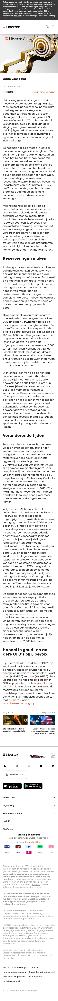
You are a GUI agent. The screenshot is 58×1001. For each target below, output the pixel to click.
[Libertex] (11, 27)
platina (47, 683)
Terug (9, 92)
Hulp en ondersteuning (14, 972)
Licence (35, 968)
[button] (53, 27)
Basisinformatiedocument (42, 972)
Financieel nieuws (43, 92)
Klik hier (17, 15)
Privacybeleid (35, 977)
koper (37, 683)
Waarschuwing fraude (14, 977)
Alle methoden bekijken (29, 842)
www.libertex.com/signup (19, 703)
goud (6, 676)
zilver (31, 676)
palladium (13, 687)
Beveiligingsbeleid (12, 981)
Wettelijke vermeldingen (15, 968)
